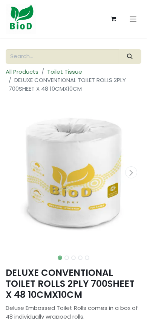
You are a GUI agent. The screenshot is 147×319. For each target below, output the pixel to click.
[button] (16, 172)
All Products (22, 72)
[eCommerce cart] (113, 18)
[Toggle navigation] (133, 18)
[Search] (130, 56)
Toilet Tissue (64, 72)
